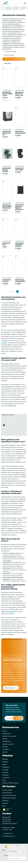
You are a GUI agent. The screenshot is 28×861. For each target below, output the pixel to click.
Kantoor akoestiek (8, 8)
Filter (5, 59)
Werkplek (5, 759)
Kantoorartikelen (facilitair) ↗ (11, 783)
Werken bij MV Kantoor (9, 798)
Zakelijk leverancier (8, 744)
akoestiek (4, 342)
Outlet (4, 780)
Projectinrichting (7, 792)
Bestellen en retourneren (9, 736)
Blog (3, 806)
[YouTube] (11, 839)
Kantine (4, 764)
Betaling (4, 739)
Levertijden (5, 749)
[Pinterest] (9, 839)
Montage (5, 746)
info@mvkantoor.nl (9, 836)
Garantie (4, 752)
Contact (4, 731)
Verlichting (5, 775)
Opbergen (5, 772)
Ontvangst (5, 769)
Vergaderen (5, 767)
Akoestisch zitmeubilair (15, 8)
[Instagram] (5, 839)
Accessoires (5, 777)
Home (4, 8)
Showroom (5, 800)
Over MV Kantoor (7, 790)
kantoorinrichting (11, 611)
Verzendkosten (6, 741)
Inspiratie (5, 803)
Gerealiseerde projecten (9, 795)
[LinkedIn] (7, 839)
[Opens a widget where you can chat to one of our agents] (17, 852)
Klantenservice (6, 733)
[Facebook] (3, 839)
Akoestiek (5, 762)
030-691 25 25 (8, 833)
